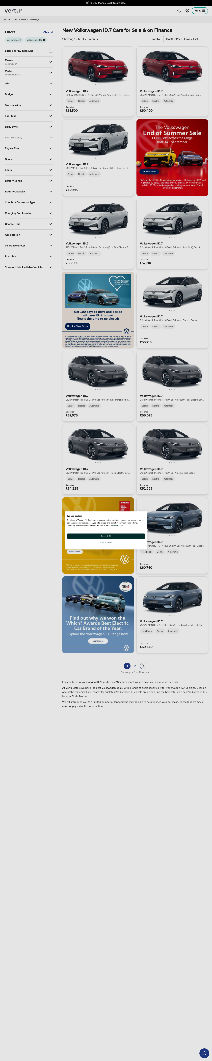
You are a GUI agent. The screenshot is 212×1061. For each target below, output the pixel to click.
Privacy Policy (116, 525)
